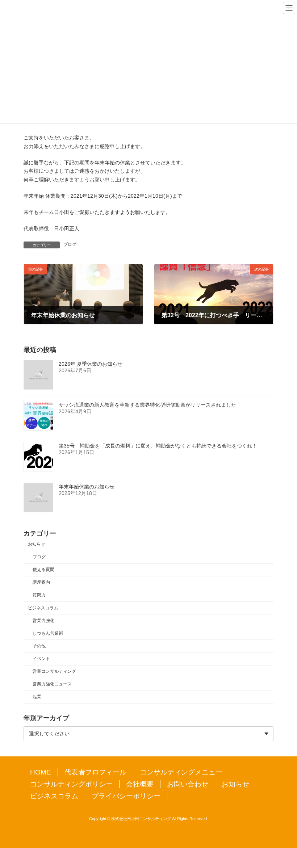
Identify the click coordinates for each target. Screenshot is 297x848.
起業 (37, 697)
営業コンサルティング (54, 671)
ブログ (69, 244)
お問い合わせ (187, 784)
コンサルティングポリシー (71, 784)
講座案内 (41, 582)
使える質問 (43, 569)
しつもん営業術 (48, 633)
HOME (40, 772)
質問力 (39, 595)
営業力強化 (43, 620)
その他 (39, 645)
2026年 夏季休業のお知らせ (90, 364)
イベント (41, 658)
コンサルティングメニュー (181, 772)
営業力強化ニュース (52, 684)
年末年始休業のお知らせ (86, 487)
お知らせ (36, 544)
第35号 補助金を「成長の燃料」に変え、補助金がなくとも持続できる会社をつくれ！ (158, 446)
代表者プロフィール (95, 772)
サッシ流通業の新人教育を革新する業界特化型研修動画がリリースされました (147, 405)
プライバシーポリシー (126, 796)
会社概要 (140, 784)
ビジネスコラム (43, 607)
